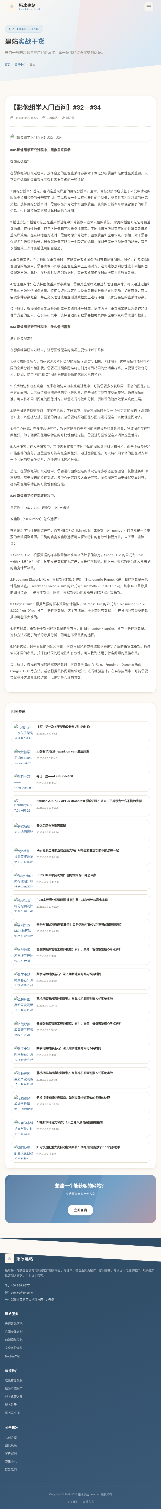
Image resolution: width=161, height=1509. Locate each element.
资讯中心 (20, 64)
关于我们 (72, 1502)
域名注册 (11, 1405)
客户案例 (11, 1453)
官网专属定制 (14, 1332)
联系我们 (11, 1469)
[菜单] (148, 6)
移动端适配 (12, 1356)
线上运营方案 (14, 1397)
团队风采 (11, 1445)
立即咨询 (80, 1210)
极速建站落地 (14, 1323)
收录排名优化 (14, 1380)
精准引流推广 (14, 1388)
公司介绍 (11, 1437)
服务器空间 (12, 1413)
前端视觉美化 (14, 1340)
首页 (7, 64)
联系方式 (88, 1502)
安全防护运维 (14, 1348)
